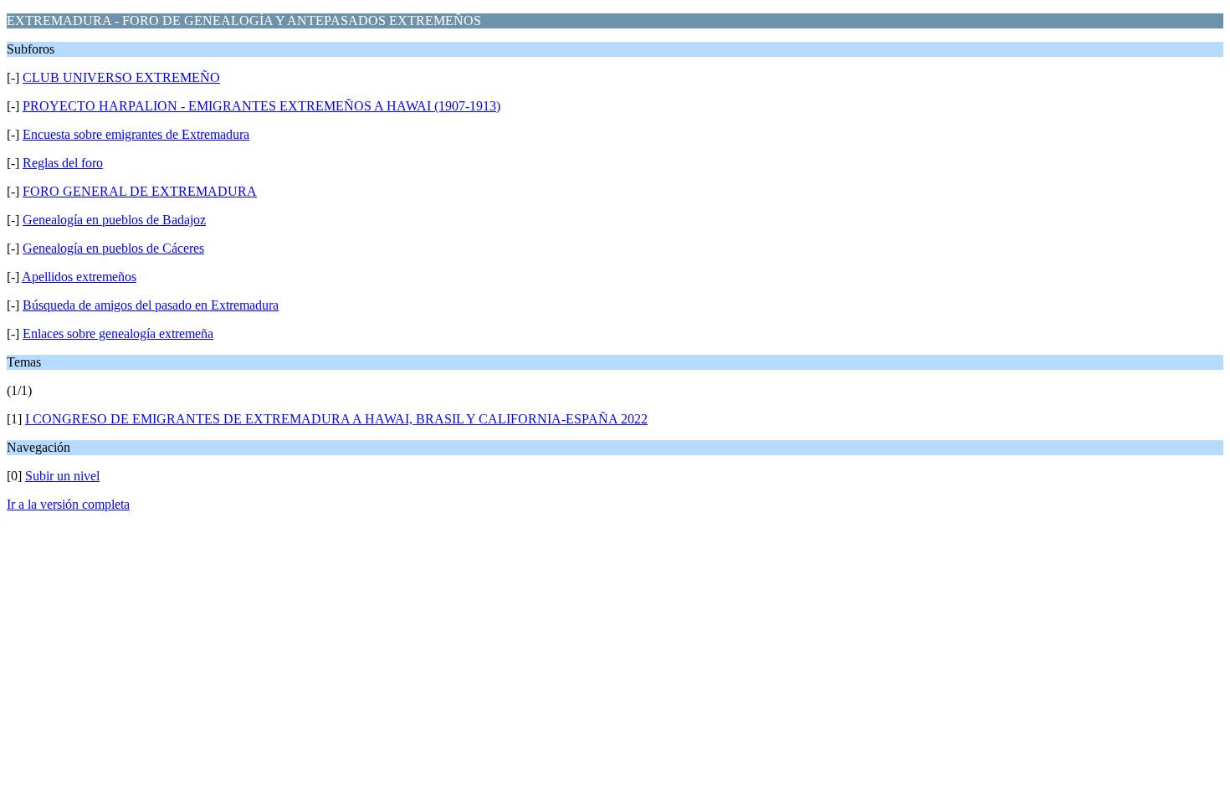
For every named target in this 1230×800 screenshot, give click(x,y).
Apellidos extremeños (79, 276)
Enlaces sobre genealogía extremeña (118, 333)
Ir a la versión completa (68, 504)
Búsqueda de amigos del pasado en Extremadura (151, 305)
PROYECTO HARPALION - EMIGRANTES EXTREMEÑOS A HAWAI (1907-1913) (261, 106)
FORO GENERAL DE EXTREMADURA (140, 191)
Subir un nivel (62, 476)
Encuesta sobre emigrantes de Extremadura (136, 134)
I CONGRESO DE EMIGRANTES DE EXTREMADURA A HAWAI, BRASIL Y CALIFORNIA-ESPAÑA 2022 (336, 419)
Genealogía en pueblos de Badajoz (114, 220)
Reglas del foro (63, 163)
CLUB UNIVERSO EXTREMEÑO (121, 77)
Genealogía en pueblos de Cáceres (113, 248)
